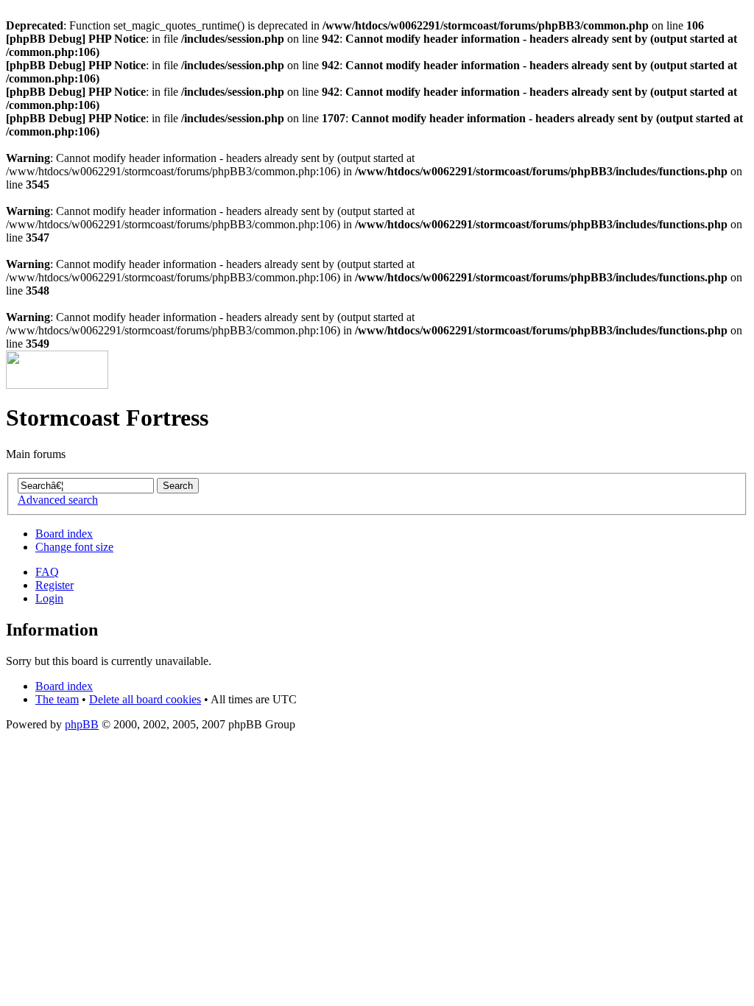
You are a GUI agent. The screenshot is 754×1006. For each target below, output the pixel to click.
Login (49, 598)
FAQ (47, 572)
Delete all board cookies (145, 699)
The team (57, 699)
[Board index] (57, 385)
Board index (64, 533)
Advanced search (58, 499)
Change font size (74, 547)
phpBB (82, 724)
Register (54, 585)
